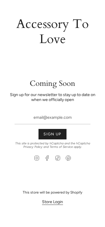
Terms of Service (61, 147)
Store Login (52, 201)
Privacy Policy (33, 147)
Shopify (76, 192)
